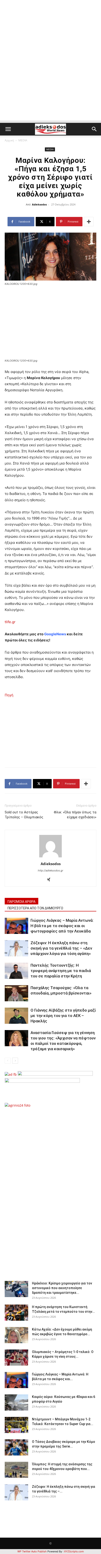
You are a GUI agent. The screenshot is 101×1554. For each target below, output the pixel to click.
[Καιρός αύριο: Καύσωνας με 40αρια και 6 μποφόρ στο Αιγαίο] (16, 1402)
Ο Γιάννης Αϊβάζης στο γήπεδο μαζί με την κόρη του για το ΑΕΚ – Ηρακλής (63, 1015)
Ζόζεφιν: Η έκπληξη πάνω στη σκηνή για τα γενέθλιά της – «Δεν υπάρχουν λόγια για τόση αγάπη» (61, 948)
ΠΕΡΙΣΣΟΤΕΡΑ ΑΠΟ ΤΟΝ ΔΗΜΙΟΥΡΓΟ (35, 908)
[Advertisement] (50, 70)
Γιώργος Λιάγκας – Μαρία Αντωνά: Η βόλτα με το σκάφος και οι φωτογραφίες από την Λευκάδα (62, 925)
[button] (8, 129)
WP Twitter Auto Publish (32, 1551)
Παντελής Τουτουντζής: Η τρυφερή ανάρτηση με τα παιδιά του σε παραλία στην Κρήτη (61, 970)
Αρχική (9, 140)
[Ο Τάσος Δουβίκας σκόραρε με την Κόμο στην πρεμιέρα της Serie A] (16, 1447)
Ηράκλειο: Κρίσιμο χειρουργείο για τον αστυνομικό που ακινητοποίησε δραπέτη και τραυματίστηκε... (62, 1287)
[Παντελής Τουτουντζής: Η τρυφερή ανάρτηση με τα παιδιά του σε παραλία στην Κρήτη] (16, 971)
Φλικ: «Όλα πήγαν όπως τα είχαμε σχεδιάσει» (75, 814)
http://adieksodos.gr (50, 870)
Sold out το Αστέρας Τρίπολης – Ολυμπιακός (24, 814)
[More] (89, 221)
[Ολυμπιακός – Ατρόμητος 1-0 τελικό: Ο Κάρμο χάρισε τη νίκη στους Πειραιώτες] (16, 1357)
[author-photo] (50, 857)
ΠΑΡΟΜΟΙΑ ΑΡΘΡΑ (21, 901)
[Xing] (50, 880)
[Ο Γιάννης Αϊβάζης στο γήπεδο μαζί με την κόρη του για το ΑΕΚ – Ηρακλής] (16, 1016)
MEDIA (22, 140)
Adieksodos (39, 204)
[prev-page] (8, 1061)
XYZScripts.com (74, 1551)
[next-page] (15, 1061)
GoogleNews (55, 634)
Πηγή (9, 695)
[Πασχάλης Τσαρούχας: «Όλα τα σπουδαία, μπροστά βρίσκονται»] (16, 993)
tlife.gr (10, 622)
